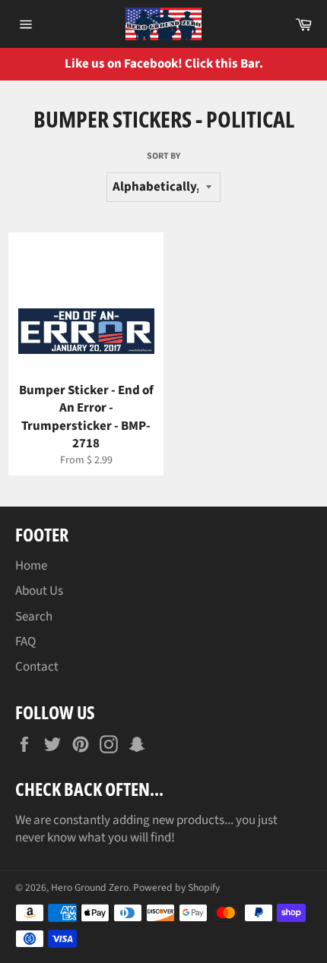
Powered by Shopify (176, 887)
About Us (39, 591)
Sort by (163, 156)
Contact (37, 667)
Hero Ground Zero (90, 887)
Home (31, 566)
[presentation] (304, 64)
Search (33, 617)
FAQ (25, 642)
